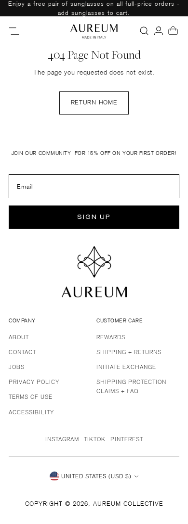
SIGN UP (94, 217)
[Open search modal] (144, 31)
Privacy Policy (34, 381)
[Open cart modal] (173, 31)
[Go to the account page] (158, 31)
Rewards (110, 337)
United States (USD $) (96, 476)
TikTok (95, 439)
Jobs (17, 367)
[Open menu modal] (15, 31)
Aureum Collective (128, 503)
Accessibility (31, 412)
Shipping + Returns (128, 352)
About (19, 337)
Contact (22, 352)
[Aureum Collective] (94, 31)
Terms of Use (31, 396)
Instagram (62, 439)
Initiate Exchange (126, 367)
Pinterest (126, 439)
